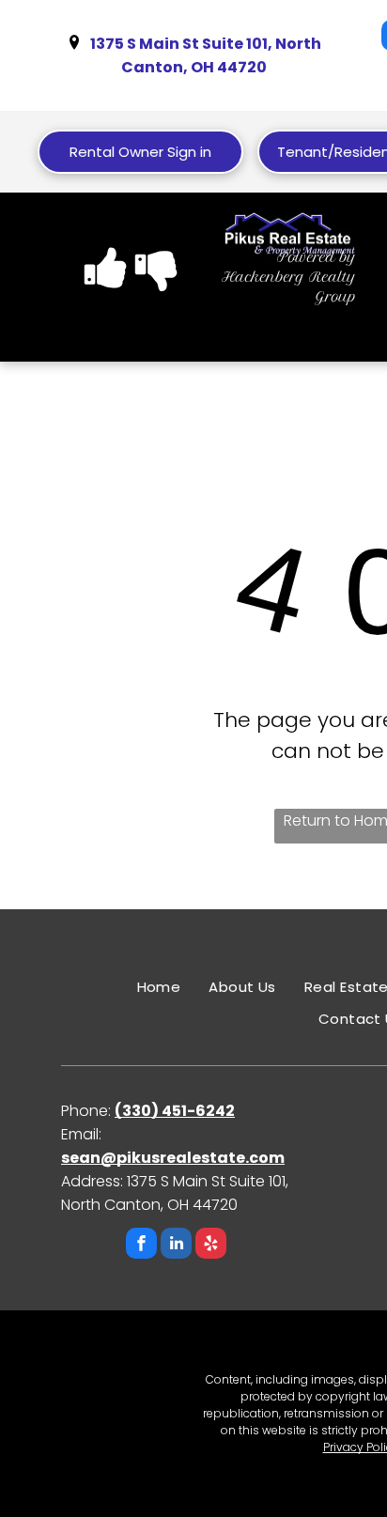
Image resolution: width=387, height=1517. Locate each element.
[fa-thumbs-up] (106, 286)
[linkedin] (176, 1245)
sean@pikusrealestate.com (173, 1158)
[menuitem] (159, 987)
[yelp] (210, 1245)
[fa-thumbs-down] (156, 286)
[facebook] (141, 1245)
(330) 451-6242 (175, 1111)
